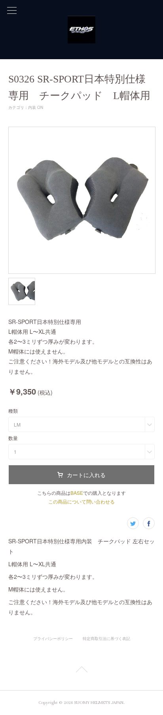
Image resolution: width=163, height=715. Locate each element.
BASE (76, 492)
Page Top (81, 670)
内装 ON (35, 107)
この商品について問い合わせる (81, 501)
